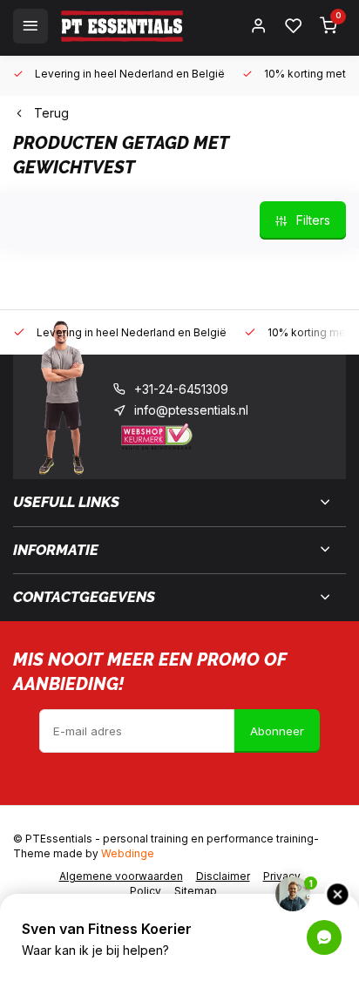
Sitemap (195, 890)
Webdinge (127, 853)
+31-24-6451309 (181, 389)
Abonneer (277, 731)
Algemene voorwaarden (121, 876)
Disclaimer (223, 876)
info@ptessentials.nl (191, 410)
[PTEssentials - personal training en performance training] (122, 26)
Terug (51, 112)
